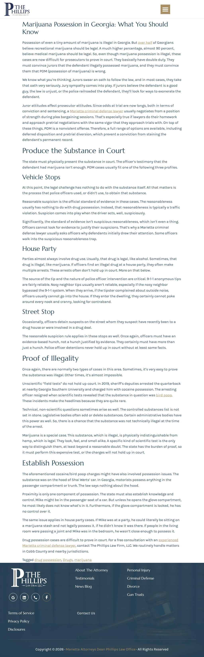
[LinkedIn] (24, 597)
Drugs (68, 560)
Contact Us (86, 613)
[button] (165, 9)
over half (145, 42)
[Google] (13, 597)
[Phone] (35, 597)
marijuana (83, 560)
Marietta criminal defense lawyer (96, 111)
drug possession (47, 560)
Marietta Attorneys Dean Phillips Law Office (100, 649)
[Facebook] (46, 597)
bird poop (164, 395)
